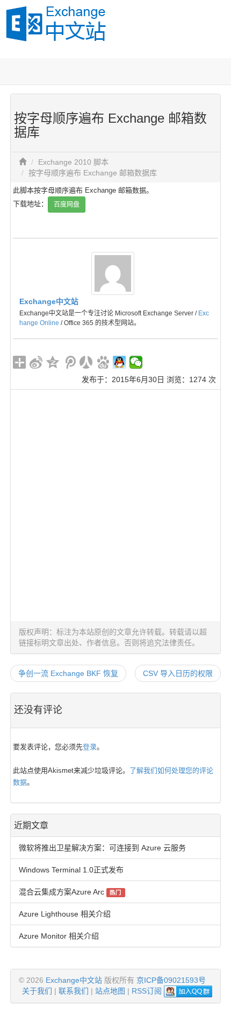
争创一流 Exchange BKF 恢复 (68, 673)
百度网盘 (67, 204)
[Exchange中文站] (112, 272)
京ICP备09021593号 (171, 980)
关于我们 (37, 991)
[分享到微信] (136, 362)
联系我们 (74, 991)
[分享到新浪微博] (36, 362)
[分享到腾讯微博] (69, 362)
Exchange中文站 (48, 301)
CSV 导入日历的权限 (178, 673)
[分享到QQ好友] (119, 362)
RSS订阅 (147, 991)
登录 (90, 747)
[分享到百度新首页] (103, 362)
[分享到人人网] (86, 362)
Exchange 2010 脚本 (73, 162)
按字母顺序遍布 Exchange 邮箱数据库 (92, 172)
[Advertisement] (115, 505)
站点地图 (110, 991)
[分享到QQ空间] (53, 362)
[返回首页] (22, 162)
